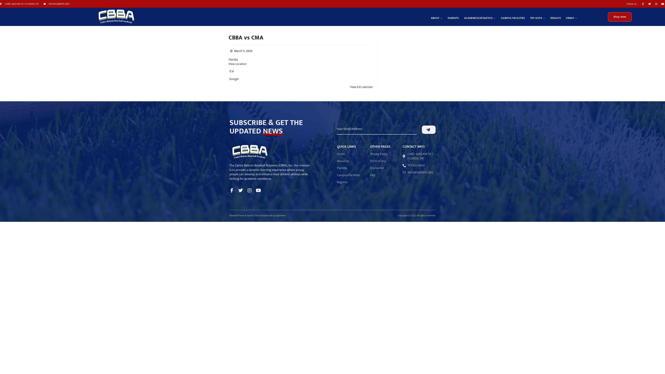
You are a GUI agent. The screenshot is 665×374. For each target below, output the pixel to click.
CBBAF (570, 18)
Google (234, 79)
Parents (453, 18)
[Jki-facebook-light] (231, 190)
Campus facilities (513, 18)
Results (555, 18)
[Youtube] (663, 4)
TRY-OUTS (536, 18)
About (435, 18)
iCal (231, 71)
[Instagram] (656, 4)
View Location (238, 64)
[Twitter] (649, 4)
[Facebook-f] (643, 4)
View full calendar (361, 87)
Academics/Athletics (478, 18)
